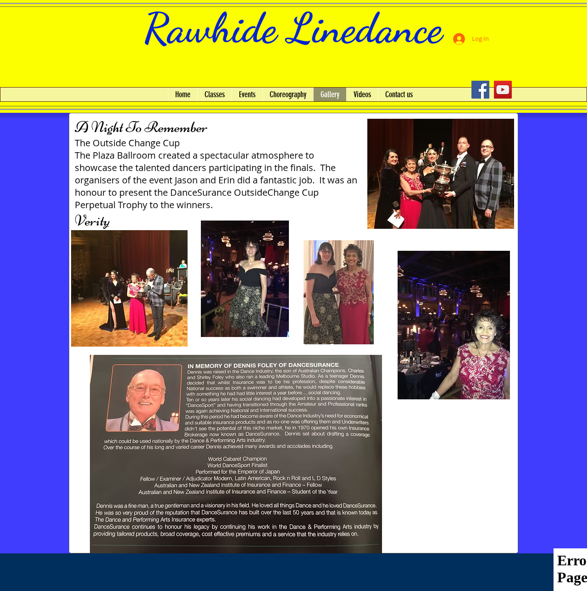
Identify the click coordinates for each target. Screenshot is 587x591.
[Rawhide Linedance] (480, 90)
